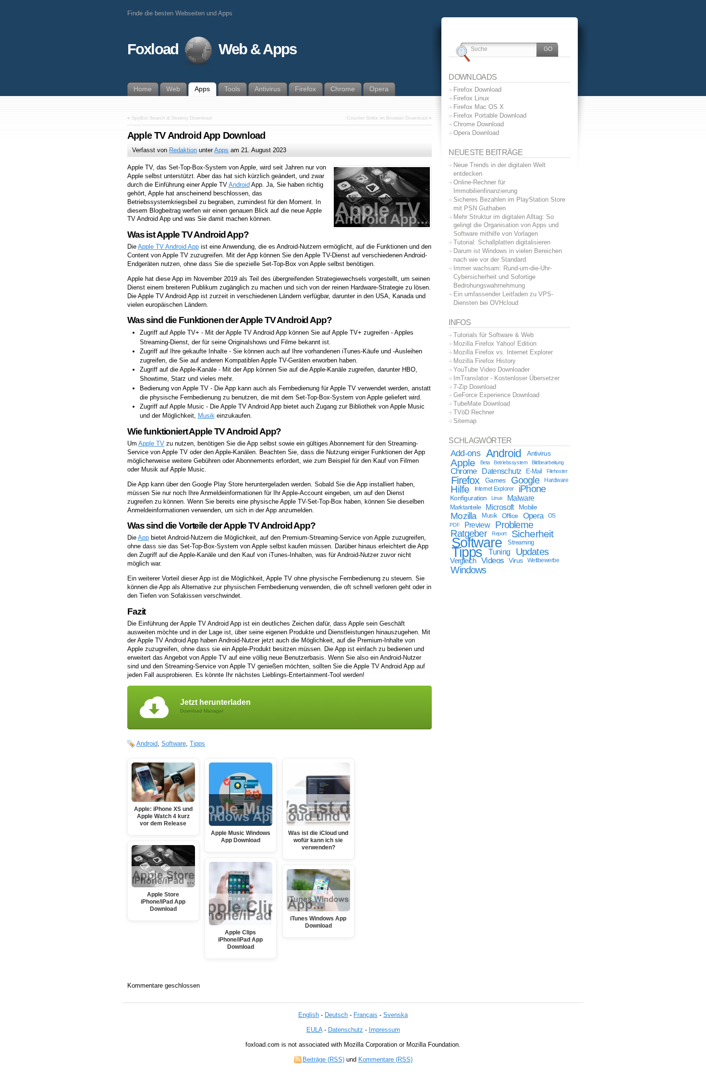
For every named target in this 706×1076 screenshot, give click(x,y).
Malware (520, 498)
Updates (532, 551)
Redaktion (183, 150)
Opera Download (476, 132)
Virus (516, 560)
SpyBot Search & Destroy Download (172, 118)
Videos (492, 560)
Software (173, 743)
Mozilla (463, 516)
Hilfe (459, 489)
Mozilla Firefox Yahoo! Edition (494, 343)
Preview (477, 524)
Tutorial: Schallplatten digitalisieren (501, 242)
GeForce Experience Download (496, 395)
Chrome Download (478, 124)
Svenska (395, 1014)
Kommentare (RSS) (385, 1059)
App (143, 537)
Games (495, 480)
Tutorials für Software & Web (493, 335)
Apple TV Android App (168, 246)
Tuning (499, 552)
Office (510, 516)
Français (365, 1014)
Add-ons (465, 453)
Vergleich (463, 560)
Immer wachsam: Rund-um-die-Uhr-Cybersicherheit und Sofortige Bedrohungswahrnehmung (502, 277)
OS (552, 516)
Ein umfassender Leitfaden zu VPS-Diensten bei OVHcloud (503, 298)
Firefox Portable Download (489, 115)
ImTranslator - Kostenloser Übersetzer (506, 378)
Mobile (528, 507)
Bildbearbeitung (548, 462)
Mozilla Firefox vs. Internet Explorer (503, 352)
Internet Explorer (494, 488)
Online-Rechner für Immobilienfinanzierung (485, 186)
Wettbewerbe (543, 560)
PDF (455, 525)
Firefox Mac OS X (478, 106)
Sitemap (464, 420)
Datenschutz (501, 471)
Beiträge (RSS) (323, 1059)
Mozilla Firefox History (484, 360)
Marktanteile (465, 507)
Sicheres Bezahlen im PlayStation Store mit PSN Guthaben (509, 204)
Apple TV (151, 443)
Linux (497, 498)
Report (499, 533)
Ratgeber (468, 533)
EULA (314, 1029)
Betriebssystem (510, 462)
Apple (462, 462)
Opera (533, 515)
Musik (206, 415)
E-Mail (534, 471)
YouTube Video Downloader (491, 369)
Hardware (556, 480)
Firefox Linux (471, 98)
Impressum (384, 1029)
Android (239, 184)
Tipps (197, 743)
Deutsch (336, 1014)
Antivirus (538, 453)
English (308, 1014)
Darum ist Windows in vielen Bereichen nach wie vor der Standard (507, 255)
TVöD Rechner (473, 412)
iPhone (532, 489)
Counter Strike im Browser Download (387, 118)
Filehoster (557, 471)
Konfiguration (468, 498)
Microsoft (499, 507)
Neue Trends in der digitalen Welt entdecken (499, 169)
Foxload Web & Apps (211, 49)
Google (525, 480)
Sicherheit (532, 533)
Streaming (521, 542)
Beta (485, 462)
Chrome (463, 471)
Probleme (514, 525)
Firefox (465, 480)
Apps (221, 150)
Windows (468, 569)
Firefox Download (477, 89)
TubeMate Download (481, 403)
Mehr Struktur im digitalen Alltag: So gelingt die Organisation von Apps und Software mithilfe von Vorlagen (506, 225)
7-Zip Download (474, 386)
